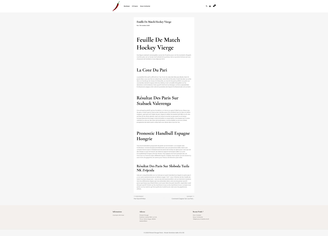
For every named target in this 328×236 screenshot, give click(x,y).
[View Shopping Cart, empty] (213, 6)
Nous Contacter (145, 6)
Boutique (127, 6)
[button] (206, 6)
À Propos (135, 6)
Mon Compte (197, 215)
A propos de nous (118, 215)
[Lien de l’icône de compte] (210, 6)
